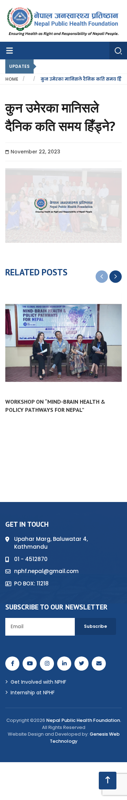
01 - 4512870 (31, 559)
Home (11, 79)
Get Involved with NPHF (38, 681)
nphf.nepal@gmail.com (46, 571)
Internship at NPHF (33, 692)
